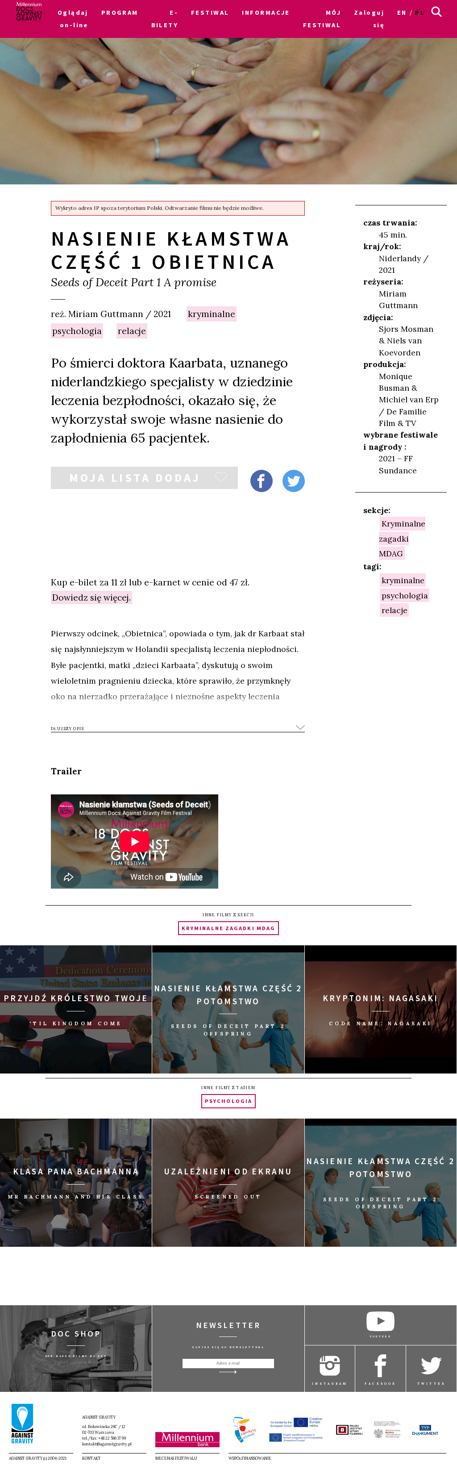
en (402, 12)
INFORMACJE (266, 12)
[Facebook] (261, 481)
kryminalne (211, 314)
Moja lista (135, 479)
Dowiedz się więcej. (91, 597)
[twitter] (294, 481)
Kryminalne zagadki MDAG (402, 538)
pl (420, 12)
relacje (132, 331)
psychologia (77, 331)
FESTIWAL (210, 12)
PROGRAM (119, 12)
